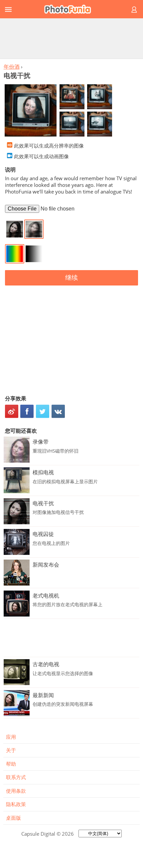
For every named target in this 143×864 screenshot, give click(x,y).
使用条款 (16, 790)
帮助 (11, 763)
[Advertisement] (71, 38)
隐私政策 (16, 804)
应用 (11, 736)
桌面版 (13, 817)
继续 (71, 277)
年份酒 (12, 66)
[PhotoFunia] (70, 9)
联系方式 (16, 777)
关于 (11, 750)
